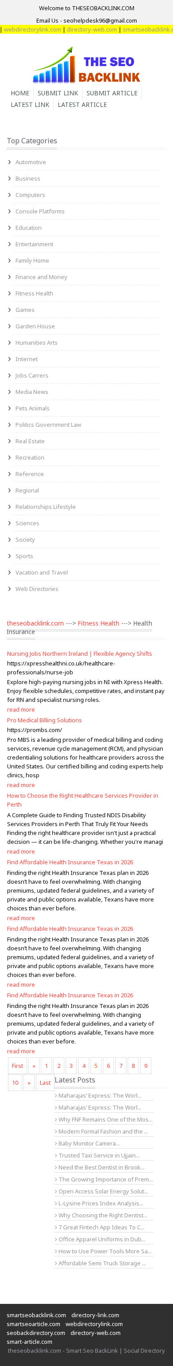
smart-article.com (29, 1342)
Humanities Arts (37, 342)
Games (25, 310)
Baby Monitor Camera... (88, 1143)
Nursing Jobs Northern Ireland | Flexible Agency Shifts (79, 653)
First (17, 1066)
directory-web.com (85, 29)
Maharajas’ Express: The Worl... (99, 1095)
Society (25, 539)
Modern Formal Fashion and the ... (102, 1131)
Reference (30, 474)
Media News (32, 392)
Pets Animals (33, 408)
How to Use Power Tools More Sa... (104, 1251)
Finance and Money (41, 277)
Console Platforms (40, 211)
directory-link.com (95, 1315)
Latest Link (30, 104)
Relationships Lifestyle (46, 507)
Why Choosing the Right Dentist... (102, 1215)
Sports (24, 556)
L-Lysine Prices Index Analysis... (100, 1203)
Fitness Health (34, 293)
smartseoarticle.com (33, 1324)
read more (21, 709)
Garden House (35, 326)
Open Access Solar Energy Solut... (102, 1191)
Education (29, 228)
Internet (27, 359)
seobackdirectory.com (36, 1333)
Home (20, 93)
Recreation (30, 457)
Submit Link (58, 93)
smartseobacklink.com (36, 1315)
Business (28, 178)
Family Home (32, 260)
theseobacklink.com (35, 623)
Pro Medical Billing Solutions (44, 720)
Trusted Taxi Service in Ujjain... (98, 1155)
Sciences (27, 523)
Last (45, 1083)
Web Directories (37, 589)
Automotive (31, 162)
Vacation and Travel (42, 572)
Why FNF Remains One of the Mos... (105, 1119)
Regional (27, 490)
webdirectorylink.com (94, 1324)
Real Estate (30, 441)
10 (15, 1083)
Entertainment (34, 244)
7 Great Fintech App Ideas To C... (101, 1227)
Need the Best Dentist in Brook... (101, 1167)
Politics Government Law (48, 425)
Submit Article (112, 93)
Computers (30, 195)
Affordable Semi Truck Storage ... (101, 1263)
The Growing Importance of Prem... (105, 1179)
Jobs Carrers (32, 375)
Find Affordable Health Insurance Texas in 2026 (70, 862)
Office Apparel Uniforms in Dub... (101, 1239)
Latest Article (82, 104)
